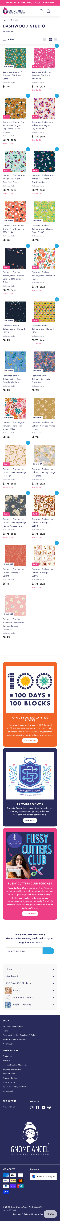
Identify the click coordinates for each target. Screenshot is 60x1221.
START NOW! (30, 740)
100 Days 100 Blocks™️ (13, 1026)
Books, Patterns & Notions (14, 1039)
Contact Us (7, 1056)
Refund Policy (9, 1073)
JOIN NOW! (30, 820)
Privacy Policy (9, 1082)
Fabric (5, 1030)
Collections (15, 20)
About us (7, 1060)
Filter (11, 39)
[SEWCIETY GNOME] (30, 775)
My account (8, 1091)
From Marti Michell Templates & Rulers (19, 1035)
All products (8, 1043)
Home (5, 20)
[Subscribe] (48, 951)
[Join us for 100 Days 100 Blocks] (30, 689)
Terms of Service (10, 1078)
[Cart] (48, 11)
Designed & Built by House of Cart (28, 1214)
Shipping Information (12, 1069)
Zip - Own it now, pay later (14, 1086)
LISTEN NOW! (30, 913)
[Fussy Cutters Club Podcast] (30, 855)
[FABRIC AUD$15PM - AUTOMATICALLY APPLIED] (29, 2)
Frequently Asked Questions (15, 1064)
